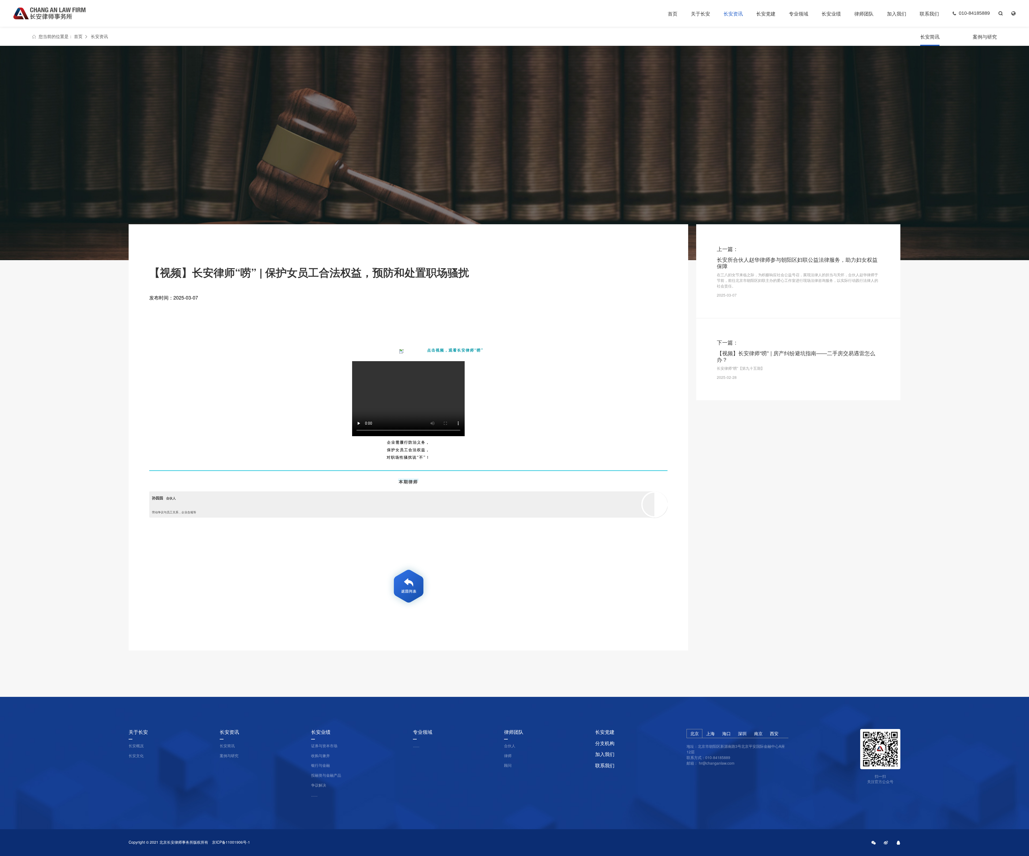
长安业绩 (831, 13)
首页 (672, 13)
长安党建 (766, 13)
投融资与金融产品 (326, 775)
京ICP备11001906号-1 (231, 842)
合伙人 (509, 745)
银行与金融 (320, 765)
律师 (508, 755)
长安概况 (136, 745)
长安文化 (136, 755)
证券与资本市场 (324, 745)
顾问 (508, 765)
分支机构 (604, 743)
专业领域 (798, 13)
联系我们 (929, 13)
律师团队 (864, 13)
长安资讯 (733, 13)
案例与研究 (985, 36)
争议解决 (318, 785)
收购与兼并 (320, 755)
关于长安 (700, 13)
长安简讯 (929, 36)
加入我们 (896, 13)
